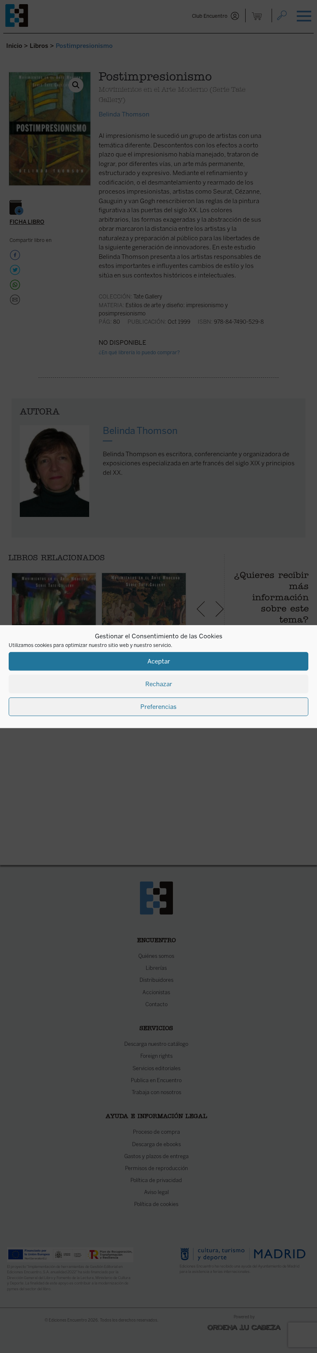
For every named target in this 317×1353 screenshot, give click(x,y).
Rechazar (158, 684)
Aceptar (158, 661)
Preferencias (158, 707)
